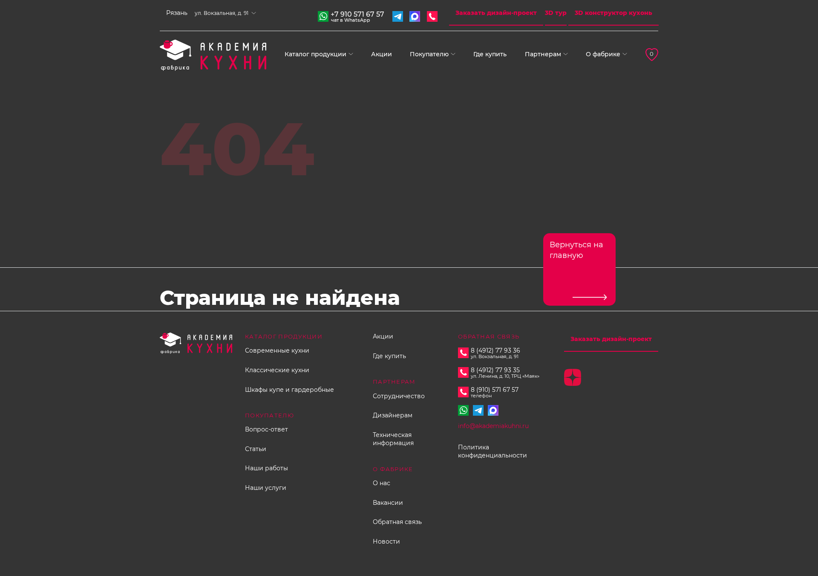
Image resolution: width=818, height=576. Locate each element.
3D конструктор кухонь (613, 13)
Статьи (255, 449)
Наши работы (266, 468)
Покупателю (429, 54)
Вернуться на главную (576, 250)
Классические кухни (277, 370)
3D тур (556, 13)
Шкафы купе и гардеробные (289, 390)
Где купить (490, 54)
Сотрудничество (399, 396)
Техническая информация (393, 439)
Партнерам (543, 54)
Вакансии (388, 503)
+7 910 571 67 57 (357, 15)
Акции (381, 54)
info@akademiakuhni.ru (493, 426)
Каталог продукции (315, 54)
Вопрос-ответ (266, 429)
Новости (386, 541)
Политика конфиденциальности (492, 451)
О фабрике (603, 54)
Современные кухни (277, 350)
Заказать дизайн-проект (496, 13)
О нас (381, 483)
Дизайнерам (392, 415)
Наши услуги (265, 488)
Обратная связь (397, 522)
